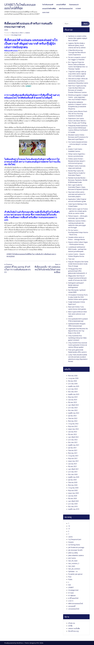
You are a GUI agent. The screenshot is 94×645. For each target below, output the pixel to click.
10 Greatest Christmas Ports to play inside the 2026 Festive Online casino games (78, 297)
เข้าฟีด (70, 626)
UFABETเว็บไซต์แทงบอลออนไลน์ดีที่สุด (20, 6)
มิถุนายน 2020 (72, 490)
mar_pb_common (74, 569)
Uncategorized (16, 35)
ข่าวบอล (71, 593)
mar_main (71, 566)
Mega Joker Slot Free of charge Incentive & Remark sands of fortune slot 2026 (77, 278)
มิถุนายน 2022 (72, 426)
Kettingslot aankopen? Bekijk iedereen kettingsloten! (76, 285)
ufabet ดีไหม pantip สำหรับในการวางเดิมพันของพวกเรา (17, 269)
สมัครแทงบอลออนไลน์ (75, 603)
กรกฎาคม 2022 (73, 424)
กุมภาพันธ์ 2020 (73, 501)
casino (70, 537)
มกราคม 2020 (72, 504)
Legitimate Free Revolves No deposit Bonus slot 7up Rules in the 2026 (78, 331)
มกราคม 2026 (72, 384)
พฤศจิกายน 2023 (73, 394)
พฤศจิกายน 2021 (73, 445)
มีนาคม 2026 (72, 381)
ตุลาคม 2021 (72, 448)
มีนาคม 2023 (72, 402)
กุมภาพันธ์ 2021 (73, 469)
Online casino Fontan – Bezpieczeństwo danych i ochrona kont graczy (76, 161)
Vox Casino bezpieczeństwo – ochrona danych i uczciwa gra (77, 144)
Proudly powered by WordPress (13, 643)
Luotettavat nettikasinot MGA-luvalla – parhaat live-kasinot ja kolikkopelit (77, 249)
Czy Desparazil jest (74, 539)
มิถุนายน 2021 (72, 458)
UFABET (28, 86)
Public (70, 579)
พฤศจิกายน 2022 (73, 413)
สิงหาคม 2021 (72, 453)
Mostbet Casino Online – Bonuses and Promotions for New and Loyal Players (78, 137)
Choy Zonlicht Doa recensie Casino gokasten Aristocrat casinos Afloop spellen (77, 345)
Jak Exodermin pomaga (76, 547)
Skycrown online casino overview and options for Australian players (76, 194)
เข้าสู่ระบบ (71, 623)
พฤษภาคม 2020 (73, 493)
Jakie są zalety (73, 553)
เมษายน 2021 (72, 464)
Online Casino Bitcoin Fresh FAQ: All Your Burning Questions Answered (77, 113)
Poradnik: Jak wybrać (75, 574)
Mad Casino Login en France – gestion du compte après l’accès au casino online (78, 211)
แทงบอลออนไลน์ (73, 609)
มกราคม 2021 (72, 472)
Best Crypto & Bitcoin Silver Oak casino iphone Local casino (77, 314)
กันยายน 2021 (72, 450)
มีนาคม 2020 (72, 498)
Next (57, 264)
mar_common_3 (73, 563)
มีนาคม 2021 (72, 466)
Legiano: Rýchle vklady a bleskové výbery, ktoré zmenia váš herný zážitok (77, 45)
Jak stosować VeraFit (75, 550)
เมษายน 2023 (72, 400)
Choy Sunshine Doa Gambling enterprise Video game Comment (77, 338)
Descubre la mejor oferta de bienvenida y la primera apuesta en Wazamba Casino (78, 81)
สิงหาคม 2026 (72, 376)
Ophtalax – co (73, 571)
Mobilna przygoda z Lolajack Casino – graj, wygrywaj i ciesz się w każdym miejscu (78, 97)
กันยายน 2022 (72, 418)
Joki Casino (72, 558)
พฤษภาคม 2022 (73, 429)
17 (69, 529)
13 (69, 526)
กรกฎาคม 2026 (73, 378)
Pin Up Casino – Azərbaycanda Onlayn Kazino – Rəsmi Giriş (78, 232)
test (69, 585)
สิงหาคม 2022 (72, 421)
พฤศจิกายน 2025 (73, 386)
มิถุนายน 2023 (72, 397)
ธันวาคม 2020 (72, 474)
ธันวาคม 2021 (72, 442)
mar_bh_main (72, 561)
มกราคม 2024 (72, 389)
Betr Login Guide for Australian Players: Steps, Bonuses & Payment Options (78, 187)
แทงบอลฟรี (71, 606)
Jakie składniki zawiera (76, 555)
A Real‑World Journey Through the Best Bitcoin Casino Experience (77, 52)
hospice (71, 542)
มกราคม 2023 (72, 408)
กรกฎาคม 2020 (73, 488)
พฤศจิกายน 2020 (73, 477)
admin (27, 33)
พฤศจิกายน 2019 (73, 509)
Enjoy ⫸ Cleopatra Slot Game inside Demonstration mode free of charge (78, 264)
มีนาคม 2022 (72, 434)
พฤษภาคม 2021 (73, 461)
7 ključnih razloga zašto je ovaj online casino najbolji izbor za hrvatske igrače (77, 74)
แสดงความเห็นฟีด (74, 628)
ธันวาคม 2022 (72, 410)
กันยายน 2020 (72, 482)
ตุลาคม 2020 (72, 480)
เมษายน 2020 (72, 496)
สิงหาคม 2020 (72, 485)
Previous (9, 264)
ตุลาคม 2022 (72, 416)
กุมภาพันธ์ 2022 (73, 437)
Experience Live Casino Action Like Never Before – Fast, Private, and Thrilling (77, 120)
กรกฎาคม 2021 (73, 456)
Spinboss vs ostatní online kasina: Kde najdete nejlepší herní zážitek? (77, 38)
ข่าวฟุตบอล (72, 595)
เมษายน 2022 (72, 432)
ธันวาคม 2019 (72, 506)
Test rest (71, 259)
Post (69, 577)
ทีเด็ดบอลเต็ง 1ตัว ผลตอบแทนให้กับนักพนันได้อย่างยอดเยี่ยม (47, 269)
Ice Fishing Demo (74, 545)
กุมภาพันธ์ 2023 (73, 405)
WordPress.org (73, 631)
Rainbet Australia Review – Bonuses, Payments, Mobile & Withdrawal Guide (77, 180)
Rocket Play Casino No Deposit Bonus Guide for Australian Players (76, 173)
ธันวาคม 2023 (72, 392)
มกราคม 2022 (72, 440)
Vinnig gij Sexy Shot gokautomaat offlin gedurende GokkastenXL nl (77, 271)
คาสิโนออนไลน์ (73, 598)
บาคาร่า (70, 601)
